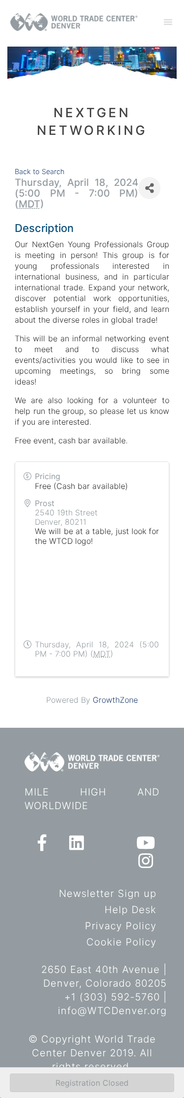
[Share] (149, 188)
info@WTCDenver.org (112, 1011)
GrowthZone (115, 700)
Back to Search (39, 171)
